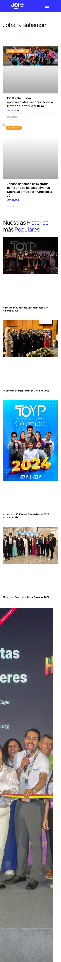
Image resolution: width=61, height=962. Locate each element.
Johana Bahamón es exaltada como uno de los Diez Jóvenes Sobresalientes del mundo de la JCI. (29, 190)
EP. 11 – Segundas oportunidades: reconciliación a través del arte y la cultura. (30, 102)
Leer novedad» (13, 111)
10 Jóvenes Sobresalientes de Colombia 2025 (26, 390)
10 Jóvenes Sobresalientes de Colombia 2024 (26, 597)
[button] (47, 6)
